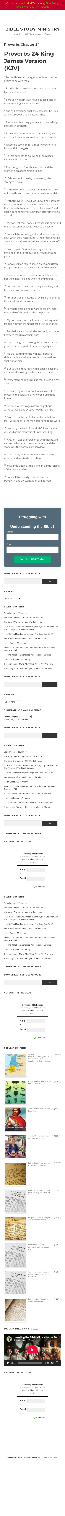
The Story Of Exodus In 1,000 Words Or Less (23, 622)
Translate (24, 719)
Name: (9, 532)
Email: (9, 544)
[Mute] (52, 1362)
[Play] (8, 1362)
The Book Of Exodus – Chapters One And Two (23, 617)
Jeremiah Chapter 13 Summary (17, 659)
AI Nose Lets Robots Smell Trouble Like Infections (25, 638)
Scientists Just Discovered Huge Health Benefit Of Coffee (28, 668)
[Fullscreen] (56, 1362)
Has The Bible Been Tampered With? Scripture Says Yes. (28, 655)
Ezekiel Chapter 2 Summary (15, 613)
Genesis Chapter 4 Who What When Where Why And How (28, 664)
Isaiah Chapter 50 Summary (16, 643)
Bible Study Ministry (32, 29)
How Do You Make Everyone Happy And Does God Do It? (28, 634)
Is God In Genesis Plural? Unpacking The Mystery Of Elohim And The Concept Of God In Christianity (31, 628)
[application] (32, 1350)
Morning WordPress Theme (22, 1457)
